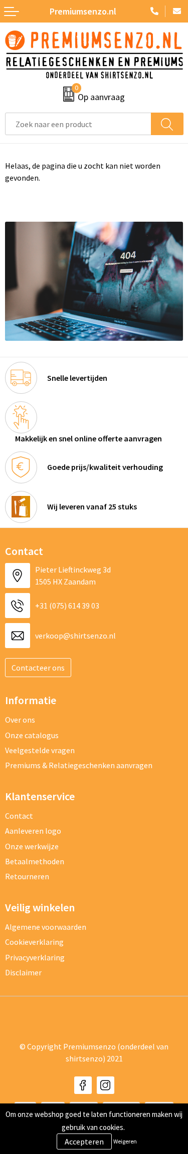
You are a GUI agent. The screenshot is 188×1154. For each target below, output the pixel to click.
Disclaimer (23, 972)
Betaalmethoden (34, 861)
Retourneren (27, 876)
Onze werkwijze (32, 846)
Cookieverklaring (34, 942)
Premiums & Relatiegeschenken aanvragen (78, 765)
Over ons (20, 720)
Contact (19, 816)
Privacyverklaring (35, 957)
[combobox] (78, 124)
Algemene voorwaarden (45, 927)
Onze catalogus (32, 735)
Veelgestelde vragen (40, 750)
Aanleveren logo (33, 831)
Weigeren (125, 1141)
